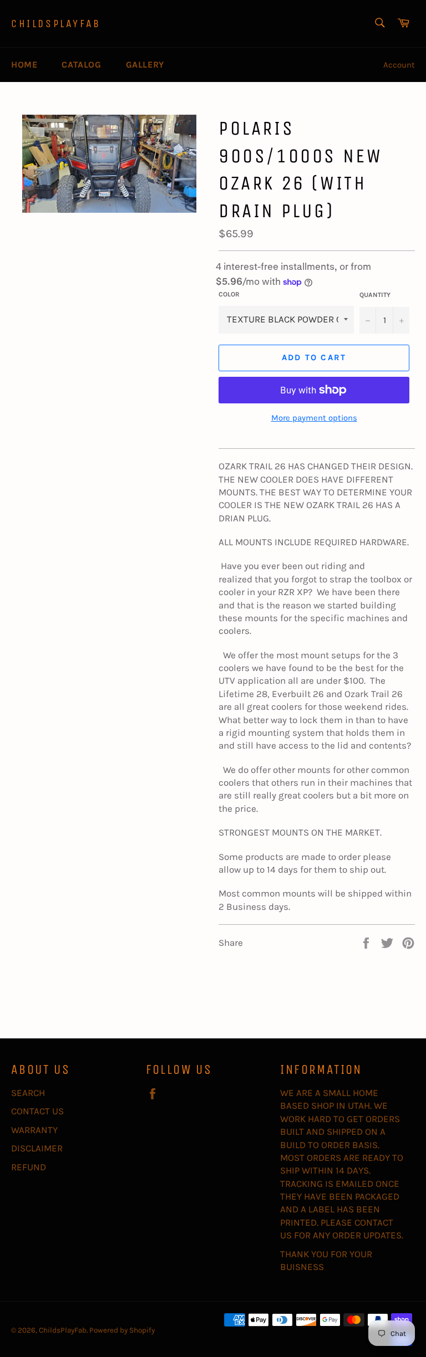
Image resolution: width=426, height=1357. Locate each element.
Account (399, 65)
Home (24, 64)
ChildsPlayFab (56, 23)
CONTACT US (37, 1111)
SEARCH (28, 1092)
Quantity (374, 295)
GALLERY (145, 64)
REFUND (28, 1166)
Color (229, 294)
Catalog (81, 64)
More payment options (314, 418)
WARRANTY (34, 1129)
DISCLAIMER (37, 1148)
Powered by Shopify (122, 1330)
